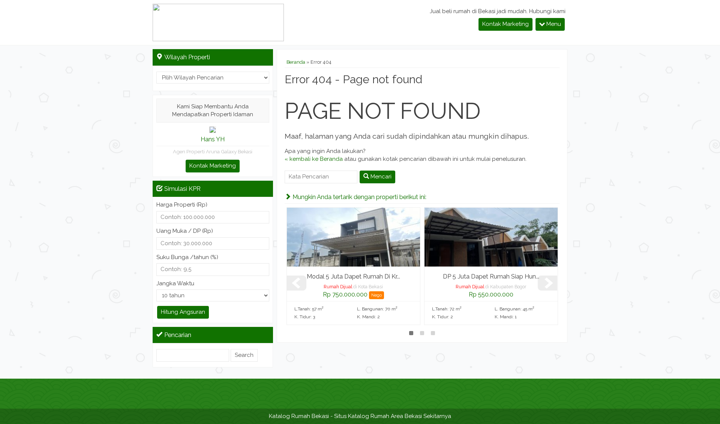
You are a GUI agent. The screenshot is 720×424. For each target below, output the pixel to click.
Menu (553, 24)
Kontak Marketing (505, 24)
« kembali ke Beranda (314, 159)
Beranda (295, 62)
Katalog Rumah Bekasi (299, 416)
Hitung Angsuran (183, 312)
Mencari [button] (380, 176)
